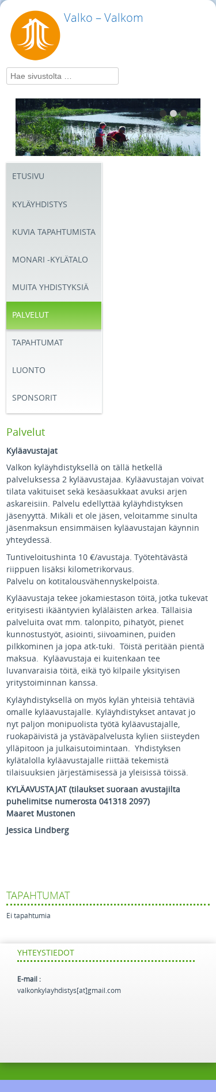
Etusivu (28, 176)
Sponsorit (34, 398)
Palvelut (30, 315)
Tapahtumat (37, 343)
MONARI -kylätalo (50, 260)
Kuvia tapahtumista (54, 232)
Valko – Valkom (103, 18)
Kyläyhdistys (39, 205)
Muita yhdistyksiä (50, 287)
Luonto (29, 370)
